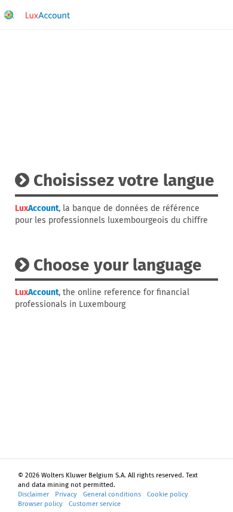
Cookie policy (167, 494)
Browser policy (40, 504)
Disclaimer (33, 494)
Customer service (95, 504)
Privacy (66, 494)
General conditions (112, 494)
